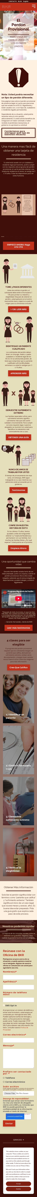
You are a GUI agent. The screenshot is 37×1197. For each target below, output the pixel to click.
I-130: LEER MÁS (19, 309)
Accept (18, 1183)
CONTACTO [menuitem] (13, 1)
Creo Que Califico (19, 667)
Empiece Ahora (18, 548)
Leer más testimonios (18, 627)
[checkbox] (18, 1080)
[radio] (18, 1078)
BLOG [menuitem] (20, 1)
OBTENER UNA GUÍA (18, 437)
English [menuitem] (25, 1)
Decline (18, 1189)
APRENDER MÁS (19, 373)
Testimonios (18, 490)
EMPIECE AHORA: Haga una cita (18, 245)
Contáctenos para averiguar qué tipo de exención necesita (17, 133)
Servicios (17, 1140)
